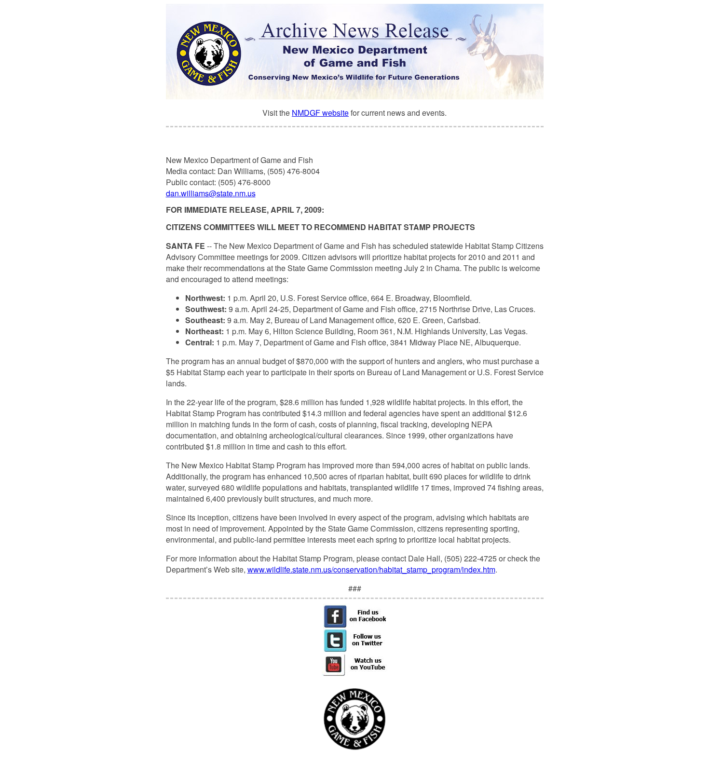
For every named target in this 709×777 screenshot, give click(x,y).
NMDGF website (320, 112)
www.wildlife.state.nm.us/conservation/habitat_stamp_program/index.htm (371, 569)
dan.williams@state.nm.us (211, 193)
